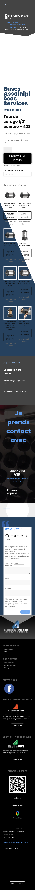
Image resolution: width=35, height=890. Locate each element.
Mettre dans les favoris (12, 165)
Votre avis (9, 566)
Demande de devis (9, 663)
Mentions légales (9, 649)
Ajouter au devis (17, 158)
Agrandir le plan (17, 883)
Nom (7, 578)
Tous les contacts (11, 848)
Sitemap (6, 668)
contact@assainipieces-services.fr (15, 842)
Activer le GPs (17, 805)
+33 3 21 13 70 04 (17, 482)
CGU (5, 652)
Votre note (9, 563)
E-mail (8, 589)
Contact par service (10, 665)
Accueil (7, 22)
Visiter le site (17, 725)
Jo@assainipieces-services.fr (17, 478)
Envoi (25, 612)
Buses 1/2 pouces (12, 27)
